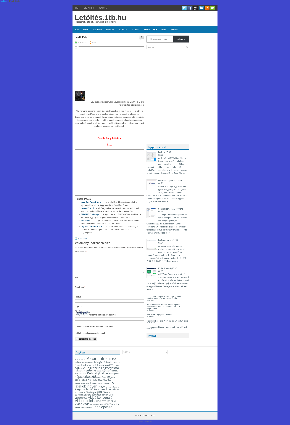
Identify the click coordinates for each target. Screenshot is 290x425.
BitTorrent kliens (87, 363)
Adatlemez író (80, 359)
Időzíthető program (103, 371)
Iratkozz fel (181, 39)
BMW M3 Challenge (90, 214)
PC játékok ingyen (95, 384)
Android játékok (150, 29)
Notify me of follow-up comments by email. (95, 326)
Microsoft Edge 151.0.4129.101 (170, 180)
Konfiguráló (114, 374)
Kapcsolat (103, 8)
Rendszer (110, 29)
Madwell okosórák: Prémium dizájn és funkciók (167, 321)
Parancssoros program (100, 383)
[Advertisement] (109, 71)
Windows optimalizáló (98, 404)
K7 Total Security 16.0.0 (167, 268)
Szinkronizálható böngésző (88, 394)
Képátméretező (102, 377)
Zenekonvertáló (86, 408)
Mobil (163, 29)
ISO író (83, 374)
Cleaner (116, 362)
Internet (135, 29)
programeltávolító (112, 387)
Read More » (179, 173)
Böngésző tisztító (103, 362)
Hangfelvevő (90, 370)
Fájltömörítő (79, 371)
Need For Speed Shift (91, 202)
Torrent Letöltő (108, 395)
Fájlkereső (80, 368)
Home (77, 8)
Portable (174, 29)
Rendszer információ (106, 389)
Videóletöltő (84, 401)
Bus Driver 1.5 (87, 220)
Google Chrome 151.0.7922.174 (170, 208)
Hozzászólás (81, 252)
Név (77, 277)
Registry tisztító (84, 389)
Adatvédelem (89, 8)
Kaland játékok (97, 373)
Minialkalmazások (82, 383)
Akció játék (97, 358)
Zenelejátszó (102, 407)
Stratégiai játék (94, 392)
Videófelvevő (81, 398)
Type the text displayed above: (103, 315)
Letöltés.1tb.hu (100, 18)
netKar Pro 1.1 (87, 208)
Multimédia (97, 29)
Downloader (81, 365)
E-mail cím (80, 287)
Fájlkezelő (93, 368)
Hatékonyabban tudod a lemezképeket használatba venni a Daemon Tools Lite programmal (164, 307)
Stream (106, 392)
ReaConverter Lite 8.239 (168, 240)
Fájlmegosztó (110, 368)
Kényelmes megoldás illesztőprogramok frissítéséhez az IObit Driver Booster (164, 297)
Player (102, 386)
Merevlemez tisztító (99, 379)
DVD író (91, 365)
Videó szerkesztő (104, 401)
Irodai (85, 29)
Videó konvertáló (100, 397)
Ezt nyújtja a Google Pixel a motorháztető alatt (167, 327)
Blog (77, 29)
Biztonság (123, 29)
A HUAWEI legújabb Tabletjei (159, 315)
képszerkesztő (85, 377)
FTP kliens (114, 365)
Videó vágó (82, 403)
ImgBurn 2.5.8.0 (164, 152)
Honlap (78, 297)
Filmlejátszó (102, 365)
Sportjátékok (80, 392)
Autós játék (82, 238)
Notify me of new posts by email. (91, 333)
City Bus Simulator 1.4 (91, 226)
